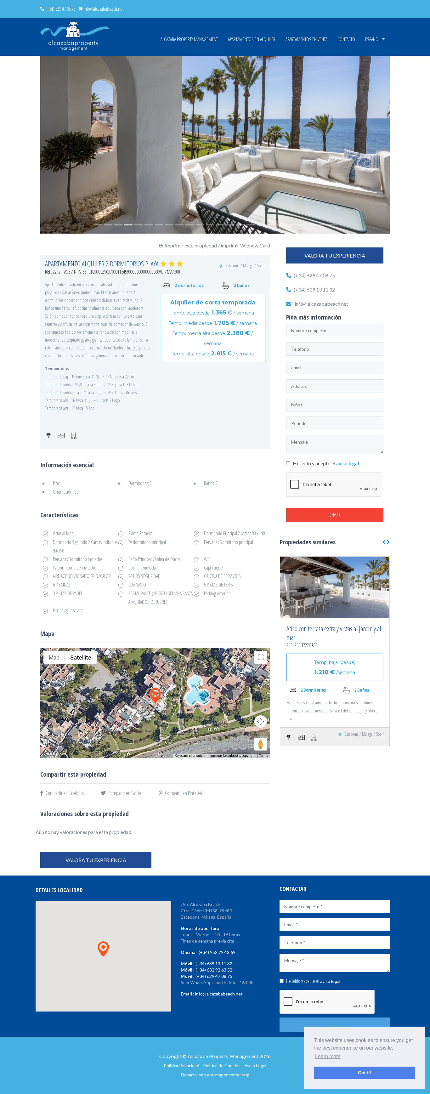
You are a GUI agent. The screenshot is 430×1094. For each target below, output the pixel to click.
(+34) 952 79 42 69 (217, 952)
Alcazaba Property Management (189, 39)
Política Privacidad (181, 1065)
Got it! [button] (364, 1072)
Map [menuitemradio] (54, 657)
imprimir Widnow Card (245, 245)
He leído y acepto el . (326, 463)
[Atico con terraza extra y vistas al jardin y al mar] (334, 587)
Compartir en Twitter (125, 793)
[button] (54, 145)
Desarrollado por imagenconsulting (215, 1074)
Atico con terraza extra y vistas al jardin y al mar (333, 633)
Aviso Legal (255, 1065)
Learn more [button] (328, 1056)
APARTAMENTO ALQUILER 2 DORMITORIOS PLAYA (102, 263)
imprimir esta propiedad (191, 245)
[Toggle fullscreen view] (260, 657)
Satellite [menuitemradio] (80, 657)
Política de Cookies (221, 1065)
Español (373, 39)
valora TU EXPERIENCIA (95, 860)
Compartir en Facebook (65, 793)
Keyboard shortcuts (189, 755)
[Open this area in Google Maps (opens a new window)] (52, 754)
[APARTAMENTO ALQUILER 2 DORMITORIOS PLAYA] (215, 145)
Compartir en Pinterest (183, 793)
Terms (263, 755)
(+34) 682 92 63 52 (213, 969)
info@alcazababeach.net (104, 8)
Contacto (346, 39)
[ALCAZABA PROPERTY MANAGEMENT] (75, 36)
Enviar (335, 515)
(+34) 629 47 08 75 (60, 8)
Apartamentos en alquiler (251, 39)
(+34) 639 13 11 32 (314, 289)
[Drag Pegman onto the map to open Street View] (260, 744)
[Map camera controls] (260, 721)
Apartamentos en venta (306, 39)
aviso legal (347, 463)
